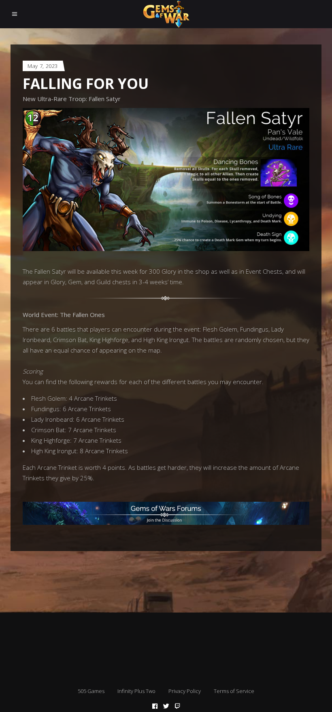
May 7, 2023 (43, 66)
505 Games (91, 691)
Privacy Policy (184, 691)
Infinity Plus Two (136, 691)
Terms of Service (234, 691)
